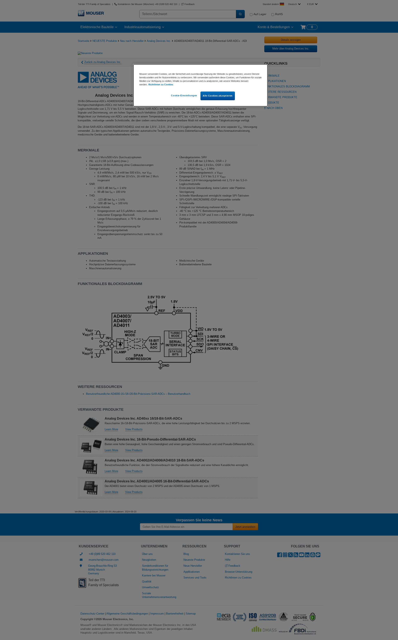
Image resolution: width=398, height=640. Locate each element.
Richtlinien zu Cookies (160, 84)
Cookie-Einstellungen (184, 95)
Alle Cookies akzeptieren (218, 95)
